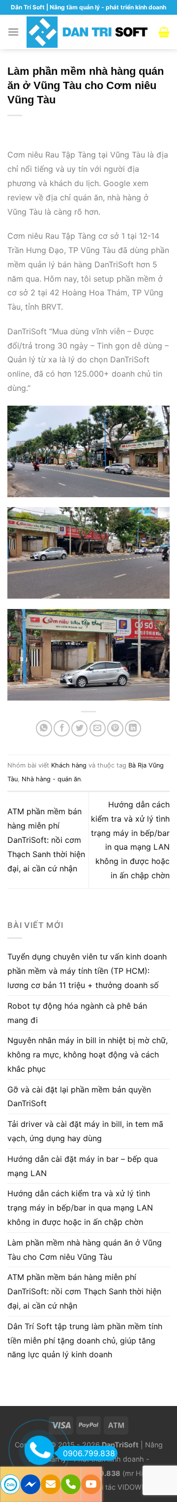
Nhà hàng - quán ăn (51, 779)
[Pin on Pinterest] (115, 728)
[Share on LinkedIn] (133, 728)
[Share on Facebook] (62, 728)
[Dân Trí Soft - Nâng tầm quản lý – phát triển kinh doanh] (89, 31)
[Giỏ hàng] (164, 32)
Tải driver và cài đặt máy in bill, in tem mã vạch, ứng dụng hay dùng (85, 1131)
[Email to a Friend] (97, 728)
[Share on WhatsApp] (44, 728)
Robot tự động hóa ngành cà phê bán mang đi (77, 1013)
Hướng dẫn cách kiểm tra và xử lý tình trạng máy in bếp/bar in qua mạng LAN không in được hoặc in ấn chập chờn (80, 1207)
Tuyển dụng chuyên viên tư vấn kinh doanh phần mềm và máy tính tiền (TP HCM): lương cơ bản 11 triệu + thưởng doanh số (87, 971)
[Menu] (13, 32)
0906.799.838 (89, 1453)
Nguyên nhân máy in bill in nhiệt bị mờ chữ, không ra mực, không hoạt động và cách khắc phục (87, 1054)
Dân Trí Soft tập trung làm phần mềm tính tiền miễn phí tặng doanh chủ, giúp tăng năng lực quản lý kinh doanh (84, 1340)
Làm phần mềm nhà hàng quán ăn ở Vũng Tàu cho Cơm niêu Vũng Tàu (84, 1250)
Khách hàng (69, 765)
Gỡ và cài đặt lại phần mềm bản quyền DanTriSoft (79, 1097)
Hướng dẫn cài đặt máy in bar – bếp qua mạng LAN (82, 1166)
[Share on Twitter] (79, 728)
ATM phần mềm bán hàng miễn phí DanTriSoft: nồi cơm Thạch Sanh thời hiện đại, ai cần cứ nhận (46, 839)
